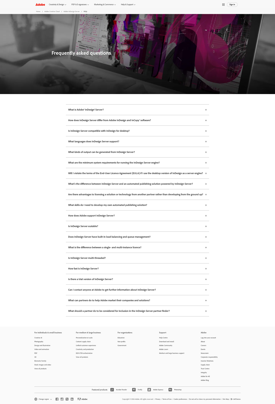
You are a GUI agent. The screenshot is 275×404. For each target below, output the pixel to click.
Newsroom (205, 353)
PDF (35, 353)
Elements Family (40, 361)
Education (121, 338)
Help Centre (163, 338)
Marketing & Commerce (104, 4)
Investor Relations (207, 361)
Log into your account (208, 338)
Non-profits (121, 342)
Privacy (157, 399)
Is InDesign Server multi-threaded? (87, 258)
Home (38, 11)
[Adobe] (40, 4)
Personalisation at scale (84, 338)
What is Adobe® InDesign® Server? (86, 109)
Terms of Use (167, 399)
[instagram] (62, 399)
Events (203, 349)
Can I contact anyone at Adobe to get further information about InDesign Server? (112, 289)
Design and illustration (42, 345)
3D (35, 357)
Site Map (226, 399)
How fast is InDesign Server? (83, 268)
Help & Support (127, 4)
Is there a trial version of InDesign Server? (90, 279)
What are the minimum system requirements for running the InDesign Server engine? (114, 162)
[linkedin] (72, 399)
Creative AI (38, 338)
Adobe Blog (205, 380)
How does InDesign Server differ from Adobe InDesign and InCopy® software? (109, 120)
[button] (223, 4)
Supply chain (205, 365)
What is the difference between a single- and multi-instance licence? (104, 247)
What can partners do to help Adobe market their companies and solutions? (109, 300)
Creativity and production (85, 349)
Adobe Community (165, 345)
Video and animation (41, 349)
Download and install (166, 342)
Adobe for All (205, 376)
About (203, 342)
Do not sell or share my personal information (205, 399)
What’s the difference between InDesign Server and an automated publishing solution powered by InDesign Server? (130, 183)
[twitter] (67, 399)
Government (122, 345)
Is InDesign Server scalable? (83, 226)
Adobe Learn (163, 349)
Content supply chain (83, 342)
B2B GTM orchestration (84, 353)
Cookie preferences (180, 399)
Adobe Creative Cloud (52, 11)
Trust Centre (205, 369)
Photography (38, 342)
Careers (203, 345)
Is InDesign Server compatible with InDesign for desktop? (99, 130)
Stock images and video (42, 365)
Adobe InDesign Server (72, 11)
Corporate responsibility (209, 357)
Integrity (204, 373)
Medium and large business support (171, 353)
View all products (40, 369)
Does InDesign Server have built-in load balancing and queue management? (109, 236)
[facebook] (57, 399)
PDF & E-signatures (79, 4)
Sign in (232, 4)
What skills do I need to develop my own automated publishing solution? (107, 205)
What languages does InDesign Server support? (93, 141)
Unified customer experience (86, 345)
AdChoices (237, 399)
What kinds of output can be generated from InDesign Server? (101, 152)
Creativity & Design (56, 4)
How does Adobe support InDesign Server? (91, 215)
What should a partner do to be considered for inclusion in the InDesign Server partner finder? (119, 311)
